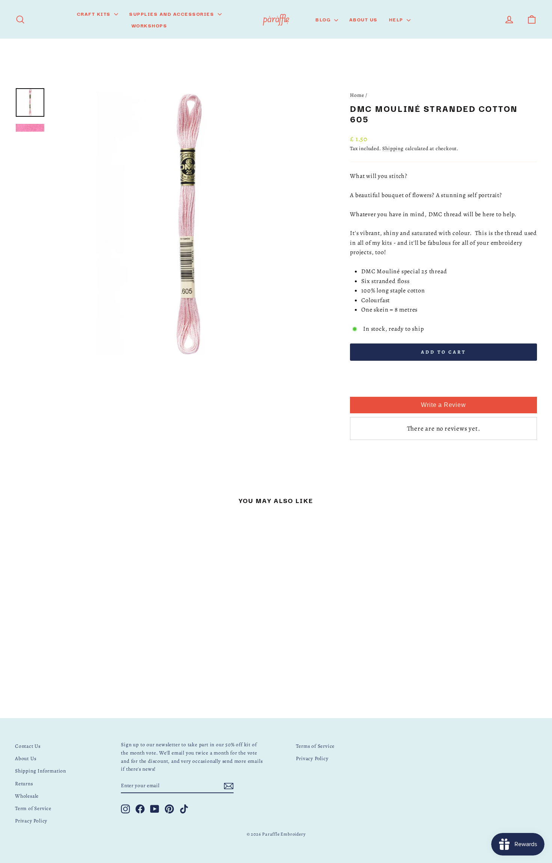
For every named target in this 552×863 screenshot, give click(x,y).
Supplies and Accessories (172, 13)
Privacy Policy (31, 820)
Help (397, 19)
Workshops (149, 25)
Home (357, 95)
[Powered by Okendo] (369, 388)
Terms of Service (315, 746)
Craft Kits (95, 13)
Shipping (392, 148)
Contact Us (28, 746)
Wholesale (27, 796)
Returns (24, 783)
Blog (323, 19)
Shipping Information (40, 770)
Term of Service (33, 808)
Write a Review (443, 405)
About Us (363, 19)
